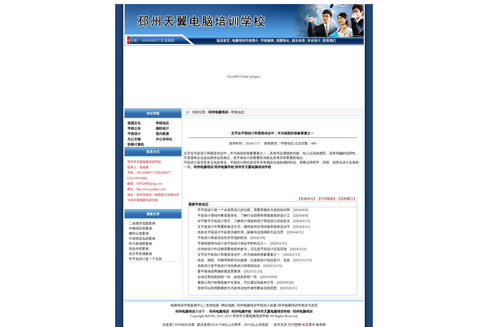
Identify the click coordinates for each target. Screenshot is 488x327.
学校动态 (237, 112)
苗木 (312, 324)
